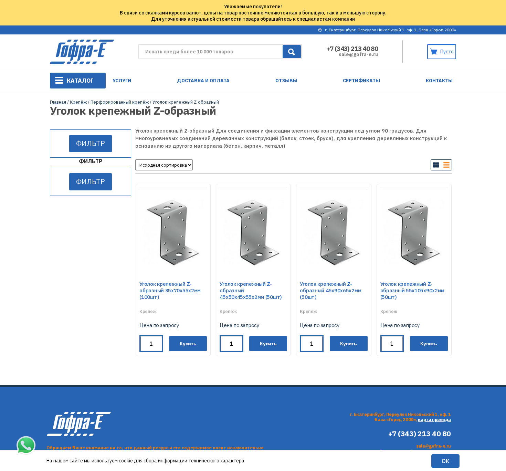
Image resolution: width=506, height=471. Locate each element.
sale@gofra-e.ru (358, 54)
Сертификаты (361, 80)
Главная (58, 102)
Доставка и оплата (203, 80)
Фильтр (90, 143)
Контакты (439, 80)
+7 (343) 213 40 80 (352, 48)
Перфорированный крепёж (120, 102)
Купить (188, 343)
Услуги (122, 80)
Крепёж (78, 102)
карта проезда (434, 419)
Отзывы (286, 80)
